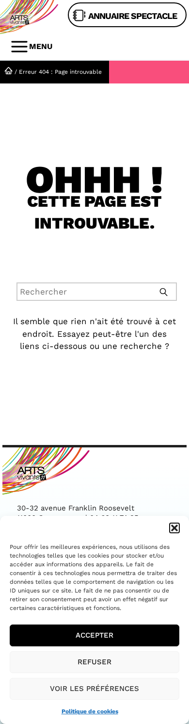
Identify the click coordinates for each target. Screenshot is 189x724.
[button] (174, 528)
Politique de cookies (90, 711)
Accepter (94, 635)
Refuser (94, 662)
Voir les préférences (94, 688)
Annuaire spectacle (132, 16)
